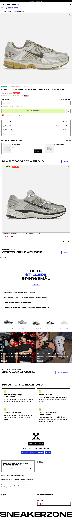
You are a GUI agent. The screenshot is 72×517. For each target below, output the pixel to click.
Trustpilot (3, 257)
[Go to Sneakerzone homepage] (10, 4)
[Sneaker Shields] (49, 148)
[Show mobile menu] (2, 8)
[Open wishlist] (66, 4)
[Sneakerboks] (7, 148)
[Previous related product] (67, 140)
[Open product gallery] (36, 48)
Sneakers (5, 11)
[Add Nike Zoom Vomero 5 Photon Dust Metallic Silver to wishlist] (68, 166)
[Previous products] (63, 241)
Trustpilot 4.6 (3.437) (37, 443)
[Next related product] (70, 140)
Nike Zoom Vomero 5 (19, 11)
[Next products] (68, 241)
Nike (10, 11)
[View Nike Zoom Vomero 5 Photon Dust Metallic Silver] (36, 199)
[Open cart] (69, 4)
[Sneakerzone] (36, 436)
